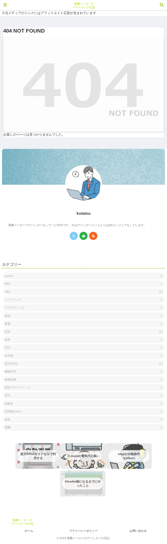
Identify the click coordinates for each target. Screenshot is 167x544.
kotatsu (84, 213)
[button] (152, 467)
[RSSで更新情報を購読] (93, 236)
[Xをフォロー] (74, 236)
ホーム (29, 530)
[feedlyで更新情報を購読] (83, 236)
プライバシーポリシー (83, 530)
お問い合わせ (138, 530)
